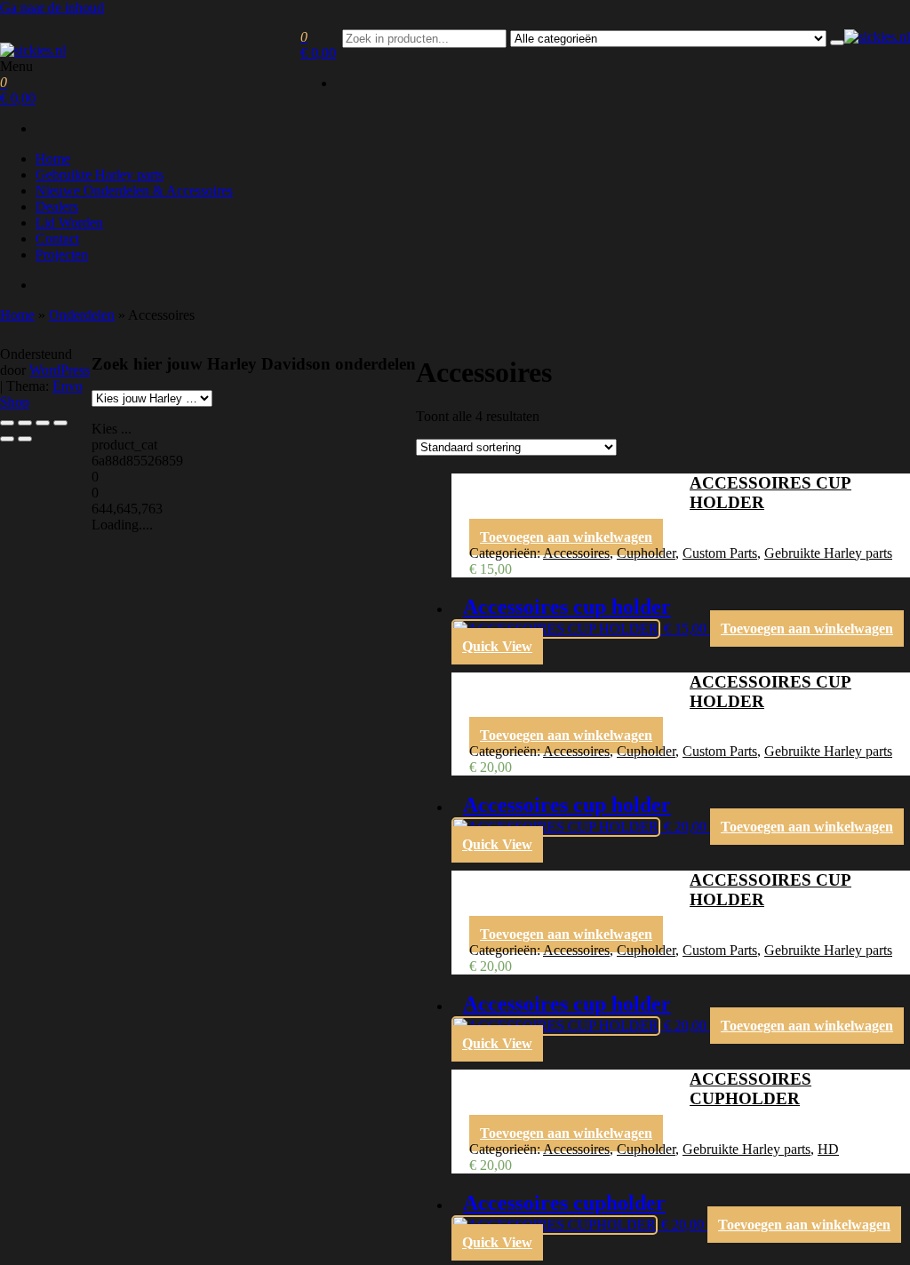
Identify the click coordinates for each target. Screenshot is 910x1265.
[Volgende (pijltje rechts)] (25, 439)
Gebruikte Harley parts (100, 174)
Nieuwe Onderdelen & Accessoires (134, 190)
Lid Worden (69, 222)
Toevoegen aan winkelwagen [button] (566, 537)
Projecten (62, 254)
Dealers (57, 206)
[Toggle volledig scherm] (25, 423)
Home (53, 158)
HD (828, 1149)
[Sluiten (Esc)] (60, 423)
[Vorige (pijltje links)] (7, 439)
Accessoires (576, 553)
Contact (57, 238)
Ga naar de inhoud (52, 7)
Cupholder (646, 553)
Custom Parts (719, 553)
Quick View (497, 646)
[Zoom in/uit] (7, 423)
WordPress (59, 370)
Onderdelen (82, 314)
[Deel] (43, 423)
